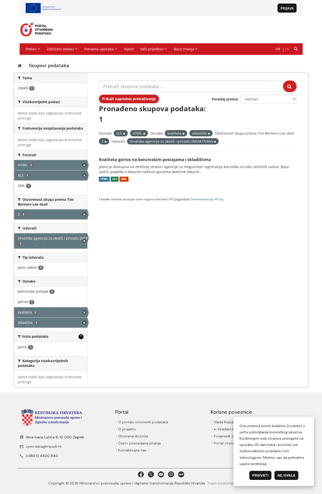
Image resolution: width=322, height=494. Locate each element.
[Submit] (290, 86)
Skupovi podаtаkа (49, 65)
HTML (104, 179)
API (171, 199)
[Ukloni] (124, 133)
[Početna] (20, 65)
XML (124, 179)
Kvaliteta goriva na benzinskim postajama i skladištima (155, 159)
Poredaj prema (224, 99)
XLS (114, 179)
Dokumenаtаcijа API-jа (206, 199)
